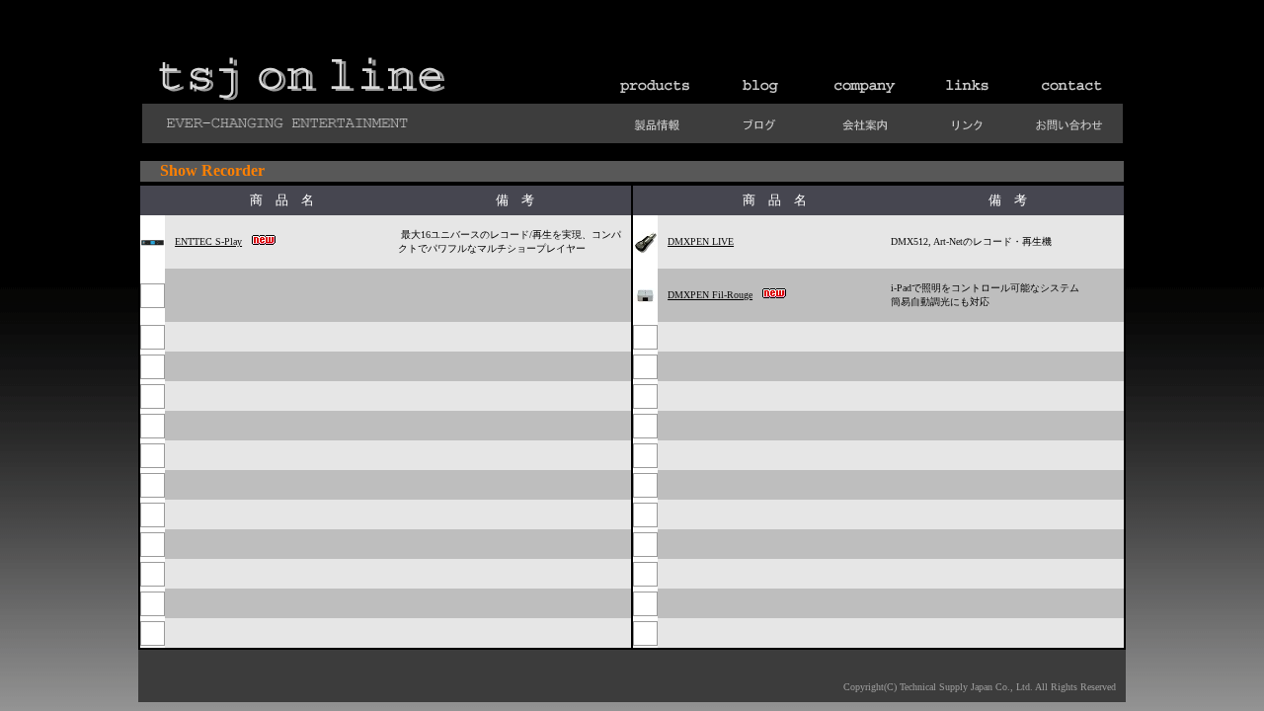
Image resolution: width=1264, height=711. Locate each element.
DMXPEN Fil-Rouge (710, 294)
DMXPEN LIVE (701, 241)
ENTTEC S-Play (208, 241)
